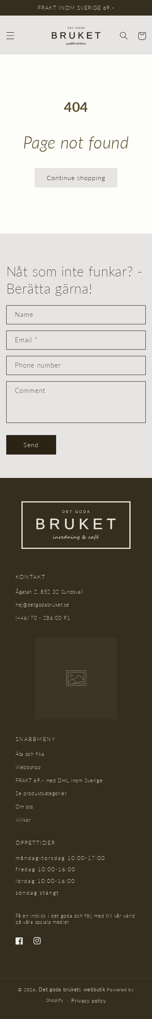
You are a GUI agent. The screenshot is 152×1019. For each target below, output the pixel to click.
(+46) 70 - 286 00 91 (43, 618)
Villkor (23, 820)
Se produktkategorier (41, 793)
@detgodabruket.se (46, 604)
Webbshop (28, 767)
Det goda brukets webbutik (72, 989)
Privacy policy (88, 1001)
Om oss (24, 806)
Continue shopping (76, 177)
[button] (10, 36)
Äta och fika (30, 754)
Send (31, 444)
